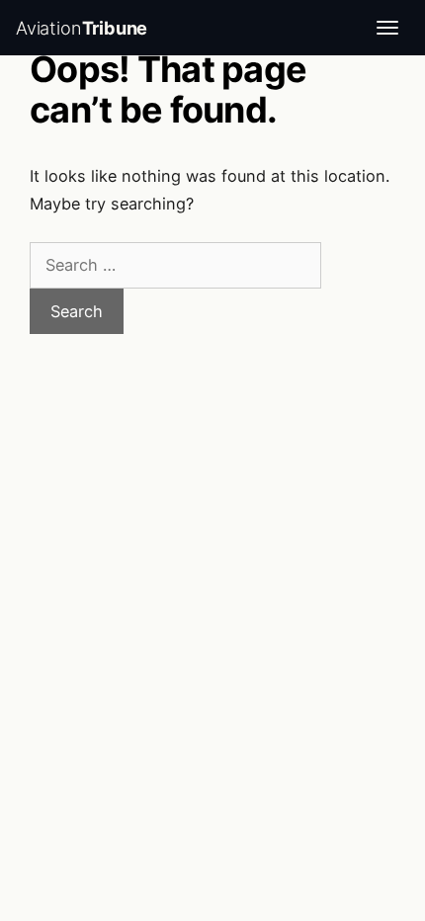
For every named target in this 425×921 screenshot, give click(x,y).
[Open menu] (387, 27)
